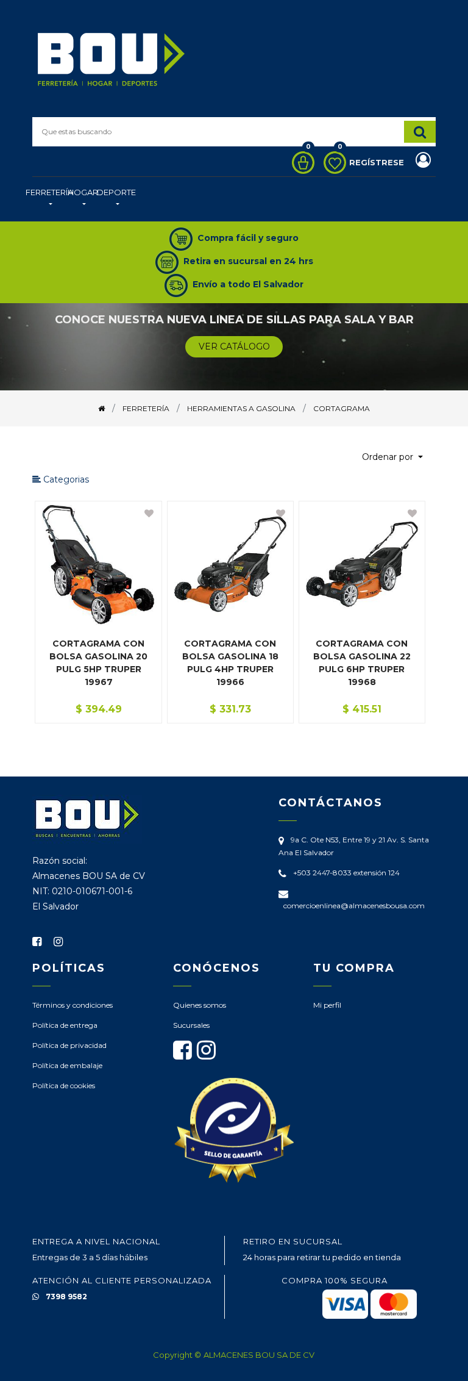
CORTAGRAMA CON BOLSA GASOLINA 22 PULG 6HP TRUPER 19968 (362, 662)
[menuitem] (49, 199)
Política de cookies (63, 1085)
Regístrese (377, 162)
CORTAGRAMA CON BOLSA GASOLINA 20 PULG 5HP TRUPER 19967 (98, 662)
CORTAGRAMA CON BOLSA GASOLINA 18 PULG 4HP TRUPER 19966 (230, 662)
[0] (300, 162)
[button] (392, 457)
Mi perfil (327, 1005)
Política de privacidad (69, 1045)
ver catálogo (234, 346)
